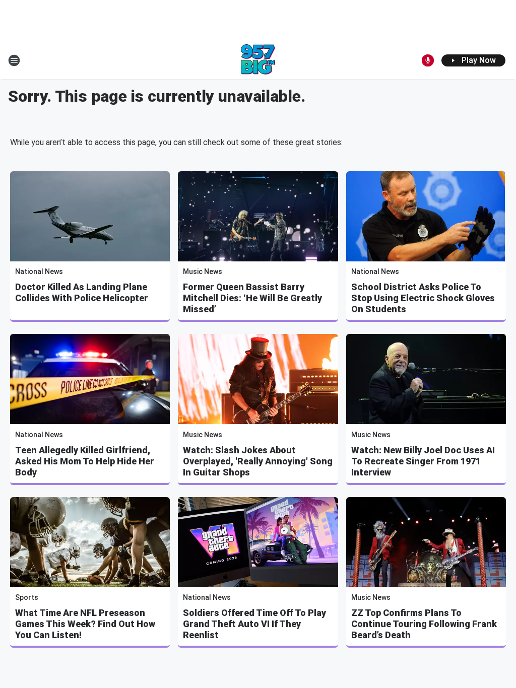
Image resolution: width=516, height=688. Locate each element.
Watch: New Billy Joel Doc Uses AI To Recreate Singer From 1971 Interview (423, 461)
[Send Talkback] (428, 60)
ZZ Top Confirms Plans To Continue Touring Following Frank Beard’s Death (424, 623)
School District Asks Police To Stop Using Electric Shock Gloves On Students (423, 298)
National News (39, 271)
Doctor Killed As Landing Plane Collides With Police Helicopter (81, 292)
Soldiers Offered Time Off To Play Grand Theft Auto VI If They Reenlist (254, 623)
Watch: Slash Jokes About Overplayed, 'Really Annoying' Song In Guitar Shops (258, 461)
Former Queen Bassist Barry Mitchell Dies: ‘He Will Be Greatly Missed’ (252, 298)
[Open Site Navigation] (14, 60)
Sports (26, 597)
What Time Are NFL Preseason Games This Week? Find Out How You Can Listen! (85, 623)
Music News (202, 271)
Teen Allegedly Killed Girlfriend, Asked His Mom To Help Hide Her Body (84, 461)
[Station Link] (258, 60)
